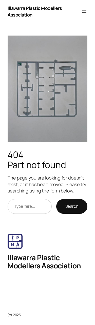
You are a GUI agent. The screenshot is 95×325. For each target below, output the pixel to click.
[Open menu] (84, 12)
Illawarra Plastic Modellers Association (44, 261)
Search (71, 206)
